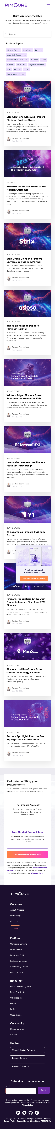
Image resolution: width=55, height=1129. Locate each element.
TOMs (48, 1121)
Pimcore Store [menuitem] (16, 972)
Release (34, 60)
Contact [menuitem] (15, 1043)
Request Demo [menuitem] (18, 1058)
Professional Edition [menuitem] (19, 961)
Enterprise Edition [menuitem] (18, 955)
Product (38, 50)
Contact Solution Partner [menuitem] (22, 1050)
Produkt (17, 69)
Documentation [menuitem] (17, 1029)
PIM (8, 69)
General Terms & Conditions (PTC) (31, 1121)
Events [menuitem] (13, 1003)
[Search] (7, 34)
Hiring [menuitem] (15, 928)
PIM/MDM (27, 50)
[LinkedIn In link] (37, 1113)
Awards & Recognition (16, 55)
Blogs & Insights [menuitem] (17, 992)
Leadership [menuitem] (15, 915)
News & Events (13, 50)
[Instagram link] (31, 1113)
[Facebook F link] (18, 1113)
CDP (26, 69)
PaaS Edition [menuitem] (16, 949)
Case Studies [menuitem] (16, 1015)
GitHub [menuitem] (13, 1034)
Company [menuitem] (16, 904)
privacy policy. (37, 873)
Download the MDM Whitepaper (34, 578)
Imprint (47, 1118)
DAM (44, 60)
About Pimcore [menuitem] (17, 910)
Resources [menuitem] (16, 980)
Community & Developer (17, 60)
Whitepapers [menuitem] (16, 998)
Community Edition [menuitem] (19, 966)
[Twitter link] (24, 1113)
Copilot (10, 64)
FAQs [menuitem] (12, 1009)
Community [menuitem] (17, 1023)
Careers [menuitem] (14, 921)
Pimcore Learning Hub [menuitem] (20, 986)
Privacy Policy (27, 1105)
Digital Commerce (36, 64)
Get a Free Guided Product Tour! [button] (27, 854)
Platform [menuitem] (15, 938)
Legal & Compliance (15, 74)
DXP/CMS (21, 64)
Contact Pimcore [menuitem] (19, 1066)
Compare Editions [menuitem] (18, 944)
